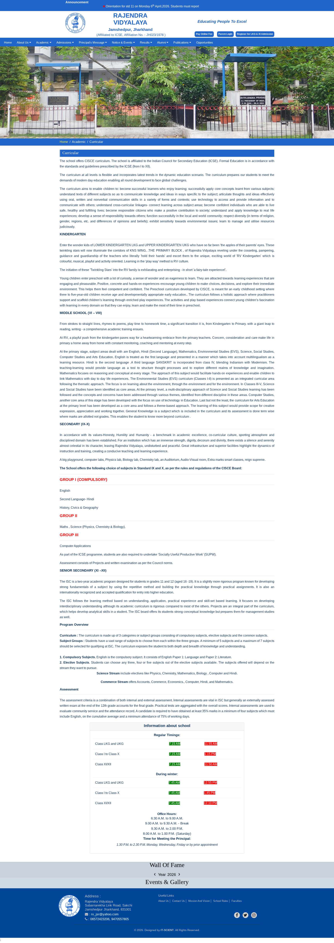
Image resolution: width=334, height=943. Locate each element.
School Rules (220, 900)
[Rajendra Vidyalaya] (69, 905)
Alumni (162, 42)
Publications (181, 42)
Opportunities (204, 42)
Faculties (237, 900)
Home (8, 42)
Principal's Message (92, 42)
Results (145, 42)
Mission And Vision (199, 900)
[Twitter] (245, 915)
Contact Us (178, 900)
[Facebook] (237, 915)
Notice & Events (122, 42)
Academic (43, 42)
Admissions (64, 42)
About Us (23, 42)
